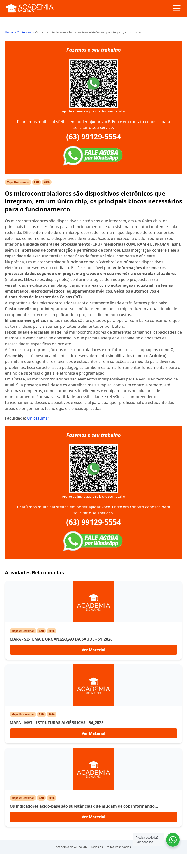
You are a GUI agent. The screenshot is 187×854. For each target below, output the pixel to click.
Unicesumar (38, 418)
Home (9, 32)
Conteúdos (24, 32)
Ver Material (93, 650)
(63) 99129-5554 (93, 136)
